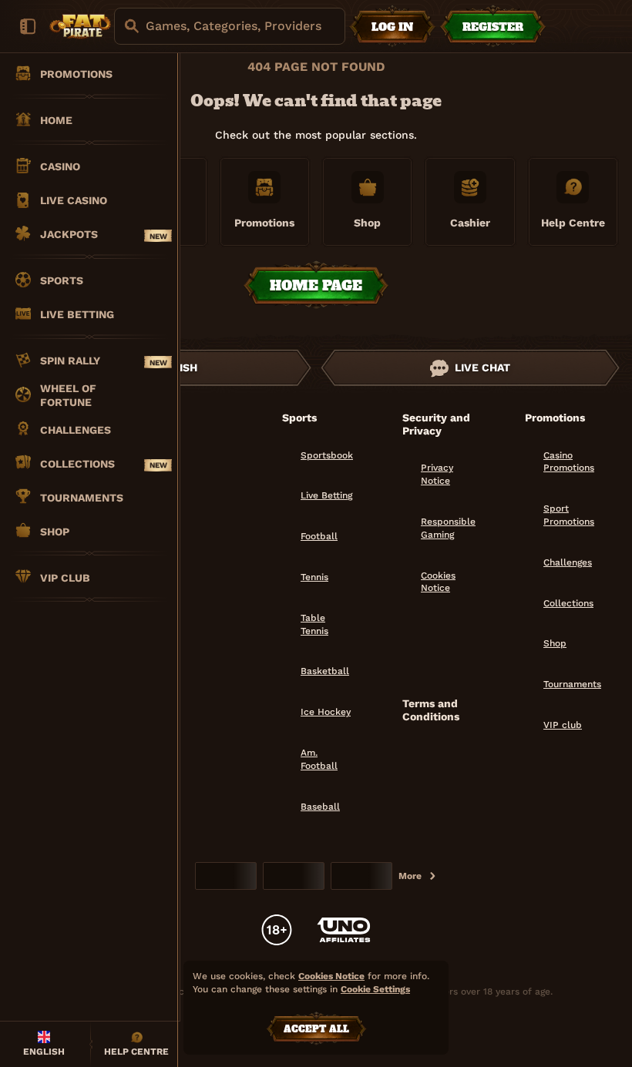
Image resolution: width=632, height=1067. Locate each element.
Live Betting (326, 495)
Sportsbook (327, 455)
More (410, 876)
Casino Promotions (568, 462)
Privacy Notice (437, 474)
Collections (568, 603)
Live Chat (482, 367)
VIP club (562, 725)
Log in (392, 27)
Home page (316, 285)
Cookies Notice (438, 582)
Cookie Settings (375, 990)
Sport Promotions (568, 515)
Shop (554, 643)
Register (492, 27)
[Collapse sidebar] (27, 26)
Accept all (316, 1029)
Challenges (567, 562)
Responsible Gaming (448, 528)
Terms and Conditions (430, 710)
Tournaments (572, 684)
